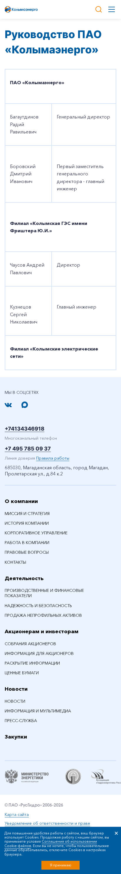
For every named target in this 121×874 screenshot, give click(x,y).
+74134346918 (24, 429)
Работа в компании (27, 542)
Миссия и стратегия (27, 513)
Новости (16, 689)
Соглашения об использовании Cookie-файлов (50, 843)
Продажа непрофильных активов (43, 615)
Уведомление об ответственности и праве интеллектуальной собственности (47, 826)
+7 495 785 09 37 (28, 449)
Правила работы (52, 458)
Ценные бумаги (22, 672)
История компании (27, 523)
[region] (60, 219)
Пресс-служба (21, 720)
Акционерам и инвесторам (41, 631)
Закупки (16, 737)
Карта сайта (17, 814)
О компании (21, 501)
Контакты (15, 562)
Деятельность (24, 578)
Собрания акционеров (30, 643)
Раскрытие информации (32, 663)
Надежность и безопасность (38, 605)
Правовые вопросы (27, 552)
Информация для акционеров (39, 653)
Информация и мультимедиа (38, 711)
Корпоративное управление (36, 533)
